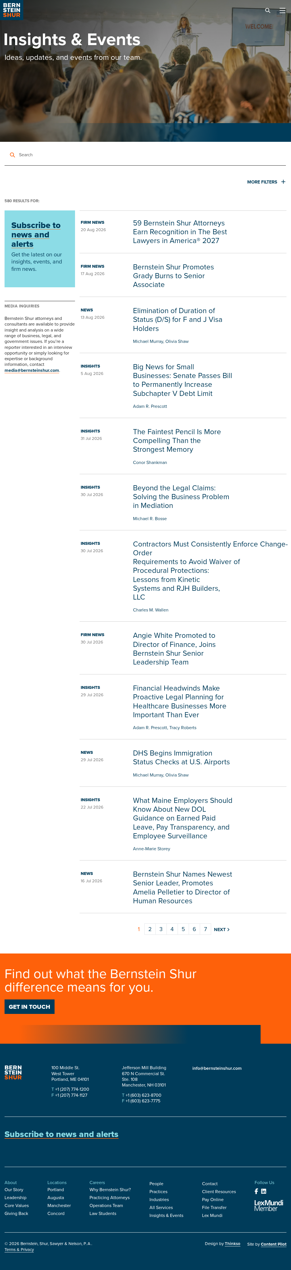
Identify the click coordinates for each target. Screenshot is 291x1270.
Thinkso (232, 1244)
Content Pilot (273, 1244)
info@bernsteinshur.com (217, 1068)
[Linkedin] (264, 1191)
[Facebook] (256, 1191)
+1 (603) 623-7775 (142, 1101)
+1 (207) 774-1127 (70, 1095)
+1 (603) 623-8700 (142, 1095)
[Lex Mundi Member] (269, 1205)
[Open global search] (267, 11)
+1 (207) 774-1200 (71, 1089)
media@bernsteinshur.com (32, 370)
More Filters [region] (262, 182)
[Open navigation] (282, 11)
